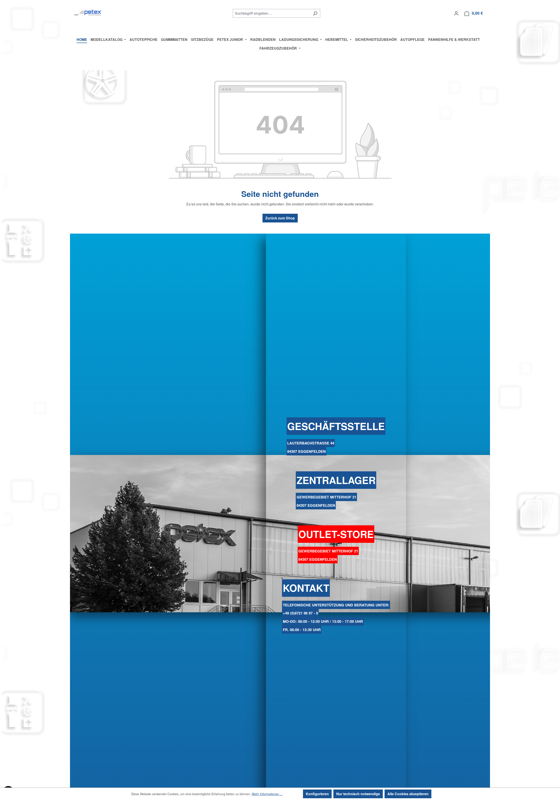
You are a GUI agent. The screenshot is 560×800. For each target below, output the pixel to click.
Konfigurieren (317, 793)
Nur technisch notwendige (358, 793)
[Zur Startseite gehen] (88, 12)
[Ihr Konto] (456, 13)
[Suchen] (315, 13)
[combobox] (271, 13)
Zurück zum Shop (280, 217)
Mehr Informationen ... (267, 794)
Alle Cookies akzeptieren (408, 793)
